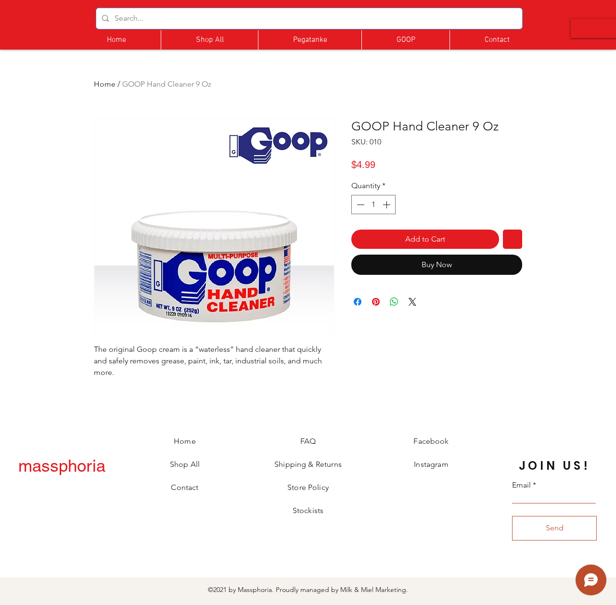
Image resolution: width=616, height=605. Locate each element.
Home (105, 84)
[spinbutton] (373, 204)
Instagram (431, 464)
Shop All (185, 464)
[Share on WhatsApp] (394, 302)
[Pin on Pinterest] (376, 302)
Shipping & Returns (308, 464)
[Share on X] (412, 302)
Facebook (431, 441)
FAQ (308, 441)
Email (521, 485)
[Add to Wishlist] (512, 239)
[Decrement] (359, 204)
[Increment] (387, 204)
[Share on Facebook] (357, 302)
